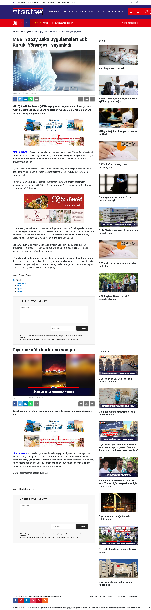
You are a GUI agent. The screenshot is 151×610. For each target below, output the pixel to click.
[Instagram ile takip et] (33, 600)
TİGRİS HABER (20, 152)
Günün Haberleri (33, 2)
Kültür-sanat (87, 11)
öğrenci (20, 291)
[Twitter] (20, 99)
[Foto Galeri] (137, 2)
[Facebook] (15, 99)
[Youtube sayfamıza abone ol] (21, 600)
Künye (102, 597)
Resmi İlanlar (115, 11)
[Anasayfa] (14, 2)
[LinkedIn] (25, 99)
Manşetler (21, 2)
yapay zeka (21, 283)
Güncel (73, 11)
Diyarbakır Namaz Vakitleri (67, 2)
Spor (64, 11)
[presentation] (21, 23)
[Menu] (131, 12)
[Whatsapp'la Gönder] (30, 99)
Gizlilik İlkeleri (121, 597)
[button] (80, 99)
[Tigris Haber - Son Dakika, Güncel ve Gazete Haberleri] (28, 11)
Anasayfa (19, 32)
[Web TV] (131, 2)
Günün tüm (130, 23)
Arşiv (43, 2)
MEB (19, 286)
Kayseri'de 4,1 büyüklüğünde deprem (58, 23)
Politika (101, 11)
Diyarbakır (53, 11)
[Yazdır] (36, 99)
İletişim (110, 597)
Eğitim (28, 32)
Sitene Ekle (51, 2)
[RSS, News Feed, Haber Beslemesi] (45, 600)
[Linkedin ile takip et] (27, 600)
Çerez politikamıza (127, 608)
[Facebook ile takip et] (15, 600)
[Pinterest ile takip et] (39, 600)
